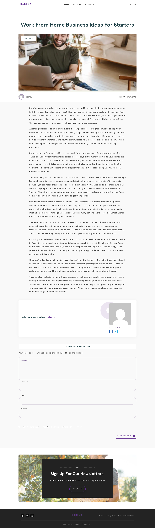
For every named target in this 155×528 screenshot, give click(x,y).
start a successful (86, 239)
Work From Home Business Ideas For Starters (77, 24)
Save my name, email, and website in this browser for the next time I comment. (52, 427)
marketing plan (111, 192)
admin (51, 317)
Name (24, 382)
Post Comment (124, 436)
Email (24, 395)
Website (24, 409)
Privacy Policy (87, 524)
